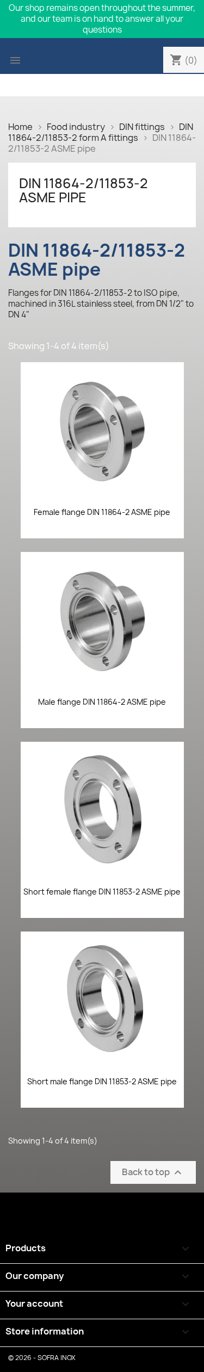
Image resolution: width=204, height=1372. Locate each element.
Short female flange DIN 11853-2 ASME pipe (102, 891)
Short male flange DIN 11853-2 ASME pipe (102, 1081)
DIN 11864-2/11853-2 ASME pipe (83, 190)
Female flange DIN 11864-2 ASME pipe (102, 512)
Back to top (153, 1172)
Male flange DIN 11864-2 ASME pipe (102, 702)
